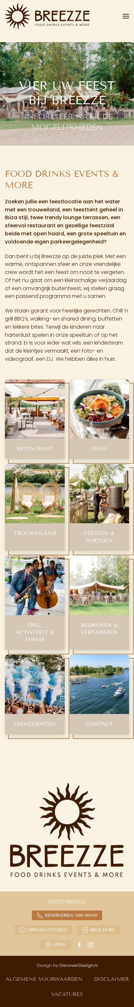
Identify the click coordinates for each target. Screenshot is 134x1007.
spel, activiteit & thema (35, 632)
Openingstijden (47, 930)
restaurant (35, 449)
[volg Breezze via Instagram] (90, 944)
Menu (59, 944)
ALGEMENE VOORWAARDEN (44, 979)
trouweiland (35, 533)
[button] (126, 16)
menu (99, 449)
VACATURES (67, 994)
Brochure (102, 930)
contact (99, 724)
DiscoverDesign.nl (79, 965)
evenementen (35, 724)
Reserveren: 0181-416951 (71, 915)
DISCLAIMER (111, 979)
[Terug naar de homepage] (48, 16)
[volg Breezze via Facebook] (79, 944)
